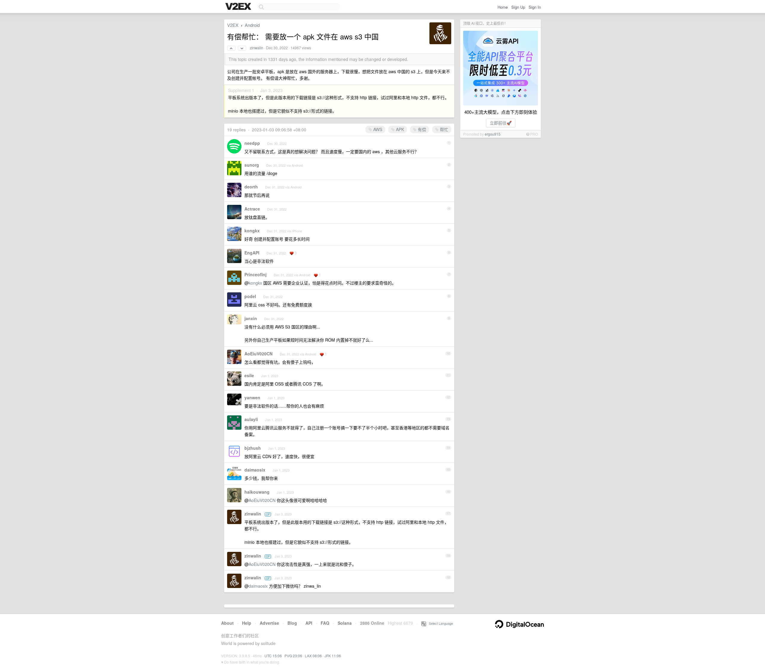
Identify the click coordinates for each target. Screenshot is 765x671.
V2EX (232, 25)
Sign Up (518, 7)
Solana (345, 623)
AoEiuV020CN (258, 354)
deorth (251, 187)
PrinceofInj (255, 274)
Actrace (252, 209)
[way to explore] (239, 7)
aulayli (251, 419)
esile (249, 375)
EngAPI (251, 253)
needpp (252, 143)
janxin (250, 318)
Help (246, 623)
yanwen (252, 397)
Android (252, 25)
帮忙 (443, 129)
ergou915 (493, 133)
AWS (377, 129)
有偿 (421, 129)
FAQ (325, 623)
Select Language (439, 623)
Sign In (535, 7)
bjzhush (252, 448)
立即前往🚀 (501, 123)
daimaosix (254, 470)
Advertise (269, 623)
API (308, 623)
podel (250, 296)
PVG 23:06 (293, 655)
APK (399, 129)
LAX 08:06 (313, 655)
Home (503, 7)
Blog (292, 623)
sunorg (251, 165)
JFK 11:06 (333, 655)
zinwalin (256, 47)
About (227, 623)
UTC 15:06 (273, 655)
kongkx (252, 231)
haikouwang (257, 492)
